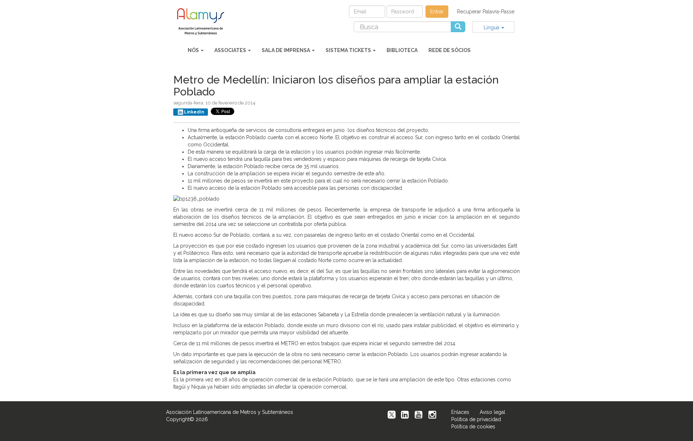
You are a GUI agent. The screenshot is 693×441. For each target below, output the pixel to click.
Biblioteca (402, 50)
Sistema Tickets (349, 50)
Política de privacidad (476, 419)
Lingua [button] (492, 27)
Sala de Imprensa (286, 50)
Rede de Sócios (449, 50)
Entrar (437, 11)
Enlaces (460, 412)
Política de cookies (473, 426)
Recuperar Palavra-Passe (485, 11)
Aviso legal (492, 412)
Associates (230, 50)
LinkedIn (194, 112)
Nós (194, 50)
